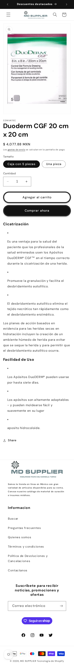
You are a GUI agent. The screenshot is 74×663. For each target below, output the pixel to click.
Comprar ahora (37, 210)
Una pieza (53, 164)
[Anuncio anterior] (7, 4)
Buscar (13, 519)
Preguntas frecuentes (24, 528)
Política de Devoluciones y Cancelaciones (28, 558)
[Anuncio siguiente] (66, 4)
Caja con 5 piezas (21, 164)
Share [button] (12, 440)
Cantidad (9, 173)
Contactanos (17, 570)
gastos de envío (16, 149)
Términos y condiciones (26, 547)
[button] (8, 14)
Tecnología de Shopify (50, 661)
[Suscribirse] (61, 606)
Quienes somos (19, 537)
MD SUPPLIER (28, 661)
